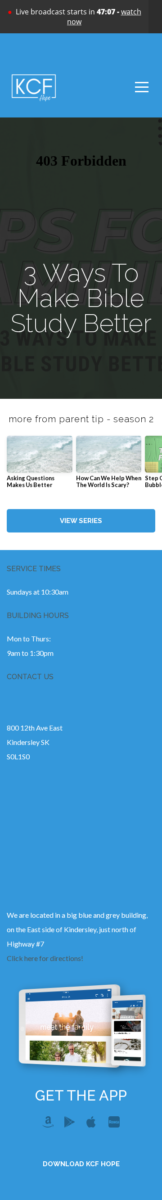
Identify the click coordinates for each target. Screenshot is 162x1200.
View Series (81, 521)
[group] (39, 466)
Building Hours (38, 615)
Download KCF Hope (81, 1164)
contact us (30, 676)
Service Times (34, 568)
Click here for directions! (45, 958)
